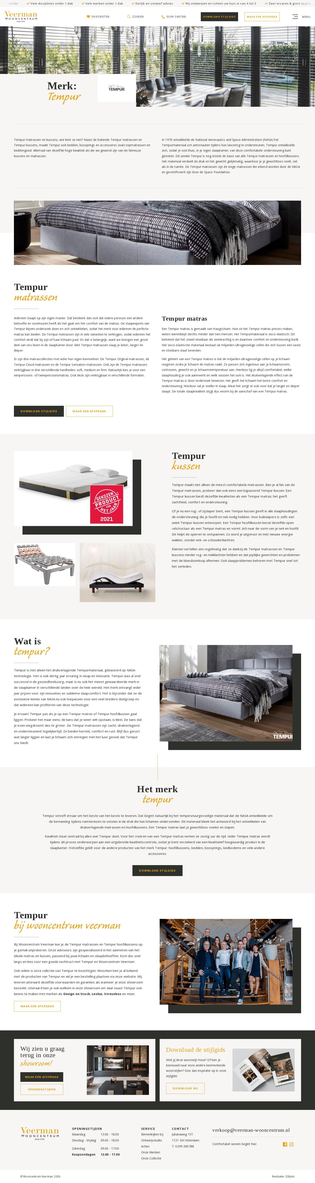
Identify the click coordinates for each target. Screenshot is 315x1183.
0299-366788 (184, 1146)
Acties (145, 1146)
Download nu (185, 1088)
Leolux (97, 994)
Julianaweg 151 (182, 1134)
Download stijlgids (219, 16)
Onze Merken (150, 1152)
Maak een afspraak (262, 16)
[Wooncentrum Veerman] (21, 16)
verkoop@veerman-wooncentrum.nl (251, 1130)
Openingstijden (42, 1089)
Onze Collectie (151, 1158)
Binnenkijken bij (152, 1134)
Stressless (112, 994)
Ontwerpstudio (151, 1140)
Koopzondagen (84, 1154)
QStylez (290, 1176)
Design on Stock (76, 994)
